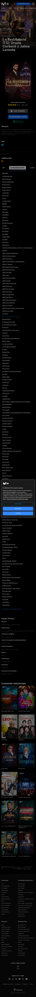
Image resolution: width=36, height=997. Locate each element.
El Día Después (4, 933)
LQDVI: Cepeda (6, 280)
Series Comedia (5, 907)
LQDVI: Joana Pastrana (8, 302)
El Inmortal (20, 894)
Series (3, 8)
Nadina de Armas (7, 475)
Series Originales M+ (6, 903)
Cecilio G (4, 226)
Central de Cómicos (24, 797)
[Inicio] (5, 4)
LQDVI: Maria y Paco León (9, 283)
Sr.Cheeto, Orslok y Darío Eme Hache (12, 563)
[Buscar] (14, 4)
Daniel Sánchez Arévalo (8, 544)
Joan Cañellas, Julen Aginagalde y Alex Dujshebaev (16, 412)
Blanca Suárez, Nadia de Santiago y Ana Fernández (16, 401)
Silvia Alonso (5, 393)
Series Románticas (5, 905)
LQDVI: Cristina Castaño (8, 278)
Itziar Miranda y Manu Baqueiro (10, 338)
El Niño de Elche (6, 585)
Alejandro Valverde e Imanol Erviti (11, 451)
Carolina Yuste (6, 552)
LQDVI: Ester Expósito (8, 289)
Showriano (21, 768)
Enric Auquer (6, 415)
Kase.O (4, 473)
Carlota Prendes (6, 357)
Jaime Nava (5, 214)
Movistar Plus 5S (22, 916)
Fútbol (16, 8)
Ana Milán (5, 239)
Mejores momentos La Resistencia (25, 826)
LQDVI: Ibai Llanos (7, 286)
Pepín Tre (4, 217)
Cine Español (4, 888)
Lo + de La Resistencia (8, 826)
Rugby (2, 942)
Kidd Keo (4, 250)
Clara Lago (5, 459)
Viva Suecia (5, 572)
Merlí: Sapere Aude (7, 467)
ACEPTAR (18, 513)
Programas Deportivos (23, 912)
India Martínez (6, 399)
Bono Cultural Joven (23, 948)
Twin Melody (5, 382)
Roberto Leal (6, 464)
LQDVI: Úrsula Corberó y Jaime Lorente (13, 308)
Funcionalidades (22, 927)
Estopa (4, 541)
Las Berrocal (21, 896)
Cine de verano (5, 896)
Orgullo (3, 914)
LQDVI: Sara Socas (7, 291)
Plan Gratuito (21, 944)
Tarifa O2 (20, 950)
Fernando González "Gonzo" (10, 547)
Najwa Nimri (5, 363)
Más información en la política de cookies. (17, 499)
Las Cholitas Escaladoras (9, 346)
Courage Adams (6, 201)
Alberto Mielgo (6, 580)
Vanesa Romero (6, 206)
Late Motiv (4, 768)
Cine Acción (4, 892)
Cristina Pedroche (7, 176)
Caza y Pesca (21, 914)
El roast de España (7, 797)
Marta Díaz (5, 212)
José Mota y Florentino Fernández (11, 371)
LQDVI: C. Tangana (7, 264)
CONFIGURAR (18, 504)
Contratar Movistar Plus (23, 935)
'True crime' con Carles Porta (25, 905)
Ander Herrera (6, 190)
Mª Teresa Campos (7, 426)
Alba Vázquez (6, 605)
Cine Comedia (4, 890)
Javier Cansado (6, 440)
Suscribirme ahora (23, 3)
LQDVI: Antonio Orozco (8, 269)
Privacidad (24, 984)
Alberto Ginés (6, 377)
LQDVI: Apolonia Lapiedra (9, 300)
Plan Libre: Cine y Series (23, 940)
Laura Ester (5, 569)
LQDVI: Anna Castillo (8, 311)
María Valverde (6, 470)
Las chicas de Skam (7, 344)
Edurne (4, 198)
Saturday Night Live (7, 711)
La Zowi (4, 429)
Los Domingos (21, 888)
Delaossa (4, 209)
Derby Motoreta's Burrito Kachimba (12, 525)
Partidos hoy (4, 953)
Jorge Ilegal (5, 193)
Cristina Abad (6, 237)
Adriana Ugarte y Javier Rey (10, 519)
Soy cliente (19, 111)
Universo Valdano (5, 935)
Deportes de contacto (6, 946)
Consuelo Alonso (7, 423)
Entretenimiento (5, 912)
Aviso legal (17, 984)
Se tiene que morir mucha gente (25, 892)
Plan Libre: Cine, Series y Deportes (26, 938)
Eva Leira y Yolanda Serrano (10, 583)
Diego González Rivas (8, 182)
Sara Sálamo (5, 228)
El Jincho (4, 349)
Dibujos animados (22, 909)
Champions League (5, 927)
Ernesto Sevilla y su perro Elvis (10, 330)
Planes (19, 942)
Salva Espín (5, 242)
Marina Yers (5, 456)
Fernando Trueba (7, 379)
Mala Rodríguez (6, 574)
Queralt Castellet (7, 528)
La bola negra (21, 886)
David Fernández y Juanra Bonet (11, 588)
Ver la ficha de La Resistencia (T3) (11, 609)
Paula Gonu (5, 327)
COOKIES (31, 984)
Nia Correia (5, 195)
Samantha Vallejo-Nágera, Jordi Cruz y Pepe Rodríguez (17, 247)
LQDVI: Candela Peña (8, 294)
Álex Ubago (5, 231)
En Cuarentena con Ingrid (9, 324)
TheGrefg (4, 333)
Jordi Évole (5, 385)
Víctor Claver (6, 594)
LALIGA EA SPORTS (5, 929)
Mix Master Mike (6, 591)
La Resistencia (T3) (17, 168)
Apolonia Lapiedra (7, 533)
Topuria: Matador (5, 944)
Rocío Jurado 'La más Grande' (25, 903)
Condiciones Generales (23, 931)
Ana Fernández (6, 443)
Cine (9, 8)
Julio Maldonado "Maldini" (9, 561)
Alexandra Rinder (7, 404)
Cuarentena (5, 335)
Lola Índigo (5, 234)
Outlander (20, 890)
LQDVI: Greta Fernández (9, 256)
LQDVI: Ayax (5, 275)
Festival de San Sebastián (24, 907)
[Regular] (13, 105)
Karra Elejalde (6, 566)
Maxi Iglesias (5, 245)
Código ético (21, 933)
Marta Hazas (5, 454)
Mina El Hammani (7, 596)
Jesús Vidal (5, 599)
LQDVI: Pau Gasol (7, 272)
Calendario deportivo (28, 8)
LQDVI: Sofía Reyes (7, 258)
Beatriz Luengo (6, 530)
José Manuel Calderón (8, 390)
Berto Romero (6, 184)
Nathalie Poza (6, 352)
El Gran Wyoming (7, 448)
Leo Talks (4, 740)
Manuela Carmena (7, 421)
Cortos (3, 894)
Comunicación (21, 955)
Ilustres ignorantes (24, 711)
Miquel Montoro (6, 319)
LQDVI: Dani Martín (7, 297)
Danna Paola (5, 368)
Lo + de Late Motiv (24, 856)
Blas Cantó (5, 220)
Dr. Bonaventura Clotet (8, 322)
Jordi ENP (4, 396)
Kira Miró (4, 374)
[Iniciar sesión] (33, 4)
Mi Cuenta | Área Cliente (24, 929)
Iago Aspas (5, 536)
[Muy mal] (9, 105)
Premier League (5, 931)
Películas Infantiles (5, 899)
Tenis (2, 940)
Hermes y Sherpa (7, 550)
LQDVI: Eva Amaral (7, 305)
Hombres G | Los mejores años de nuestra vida (26, 900)
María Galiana (6, 360)
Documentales (4, 909)
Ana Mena (5, 355)
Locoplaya (5, 313)
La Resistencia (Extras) (8, 856)
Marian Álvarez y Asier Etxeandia (11, 577)
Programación (4, 955)
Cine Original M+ (5, 886)
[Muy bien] (17, 105)
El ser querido (21, 883)
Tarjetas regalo (21, 953)
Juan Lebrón (5, 462)
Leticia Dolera (6, 539)
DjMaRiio (4, 203)
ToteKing (4, 445)
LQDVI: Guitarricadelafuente (10, 253)
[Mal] (11, 105)
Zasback (21, 740)
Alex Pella (5, 434)
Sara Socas (5, 478)
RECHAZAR (18, 508)
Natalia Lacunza (6, 187)
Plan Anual (20, 946)
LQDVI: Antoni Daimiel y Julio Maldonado (13, 261)
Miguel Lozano (6, 341)
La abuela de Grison (7, 418)
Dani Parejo (5, 431)
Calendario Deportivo (6, 950)
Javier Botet (5, 602)
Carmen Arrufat (6, 437)
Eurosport (3, 948)
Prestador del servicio (8, 984)
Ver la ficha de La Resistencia (18, 170)
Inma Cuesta (5, 555)
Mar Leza (4, 388)
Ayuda (18, 968)
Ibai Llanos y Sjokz (7, 522)
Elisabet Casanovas (7, 223)
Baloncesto (4, 938)
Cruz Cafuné (5, 410)
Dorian (4, 558)
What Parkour (6, 366)
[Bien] (15, 105)
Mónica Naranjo (6, 179)
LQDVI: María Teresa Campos (10, 267)
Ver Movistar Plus (22, 925)
